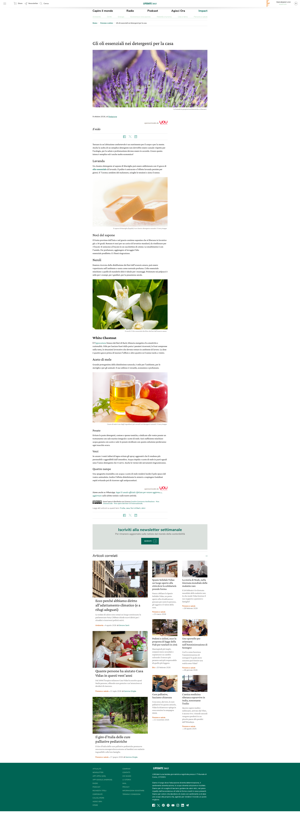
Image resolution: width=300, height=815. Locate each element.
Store (20, 3)
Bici (153, 667)
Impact (203, 11)
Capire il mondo (103, 11)
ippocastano (100, 343)
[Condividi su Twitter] (130, 136)
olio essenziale (100, 169)
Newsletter (33, 3)
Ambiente (97, 16)
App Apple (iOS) (99, 776)
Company (126, 769)
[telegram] (187, 805)
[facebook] (153, 805)
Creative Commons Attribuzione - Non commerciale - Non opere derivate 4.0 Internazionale (131, 502)
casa (128, 508)
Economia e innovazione (140, 16)
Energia (121, 16)
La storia (126, 780)
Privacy (125, 787)
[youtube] (173, 805)
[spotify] (168, 805)
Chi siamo (126, 776)
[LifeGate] (150, 3)
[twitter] (158, 805)
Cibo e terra (183, 16)
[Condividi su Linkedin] (135, 136)
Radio (130, 11)
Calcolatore (98, 798)
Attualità (97, 769)
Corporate (98, 794)
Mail (124, 783)
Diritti (109, 16)
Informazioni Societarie (133, 791)
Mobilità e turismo (164, 16)
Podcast (152, 11)
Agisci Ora (178, 11)
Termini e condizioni (131, 794)
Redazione (112, 116)
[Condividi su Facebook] (124, 136)
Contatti (126, 772)
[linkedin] (182, 805)
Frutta (122, 508)
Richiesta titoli (99, 791)
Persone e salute (200, 16)
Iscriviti (148, 541)
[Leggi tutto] (205, 555)
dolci (143, 508)
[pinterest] (163, 805)
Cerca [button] (46, 3)
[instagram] (177, 805)
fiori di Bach (136, 508)
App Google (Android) (102, 780)
